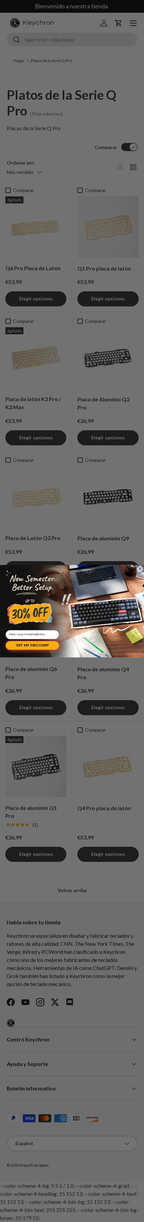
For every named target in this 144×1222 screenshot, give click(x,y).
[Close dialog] (140, 569)
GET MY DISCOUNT (32, 645)
